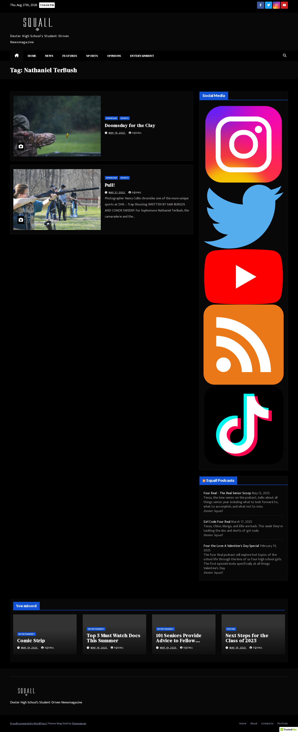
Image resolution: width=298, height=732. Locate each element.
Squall (137, 133)
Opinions (114, 56)
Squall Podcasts (220, 480)
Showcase (111, 118)
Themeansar (79, 723)
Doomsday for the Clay (130, 125)
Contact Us (267, 723)
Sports (92, 56)
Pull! (110, 185)
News (49, 56)
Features (69, 56)
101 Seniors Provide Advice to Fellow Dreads (179, 640)
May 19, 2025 (117, 133)
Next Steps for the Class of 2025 (247, 638)
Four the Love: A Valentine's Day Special (231, 546)
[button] (284, 55)
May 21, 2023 (117, 192)
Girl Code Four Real (217, 522)
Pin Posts (283, 723)
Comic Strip (31, 640)
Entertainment (142, 56)
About (253, 723)
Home (32, 56)
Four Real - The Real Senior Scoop (227, 493)
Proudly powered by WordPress (28, 723)
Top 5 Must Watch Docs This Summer (113, 638)
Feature (231, 629)
